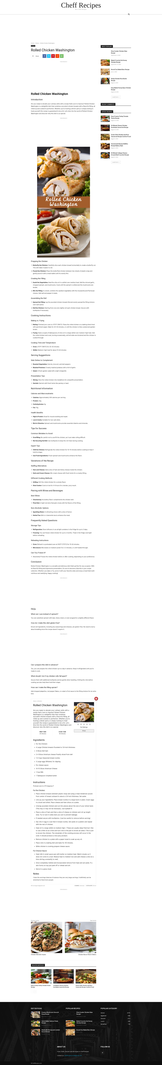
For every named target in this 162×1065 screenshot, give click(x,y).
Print (84, 731)
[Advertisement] (81, 29)
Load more (115, 97)
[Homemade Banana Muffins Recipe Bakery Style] (105, 146)
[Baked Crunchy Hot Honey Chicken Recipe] (105, 62)
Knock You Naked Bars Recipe (120, 69)
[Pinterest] (53, 56)
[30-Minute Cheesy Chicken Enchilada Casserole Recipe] (63, 976)
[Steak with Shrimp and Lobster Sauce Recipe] (35, 1032)
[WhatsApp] (62, 56)
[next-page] (35, 992)
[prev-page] (32, 992)
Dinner (37, 43)
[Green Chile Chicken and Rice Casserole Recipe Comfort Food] (86, 976)
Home (32, 43)
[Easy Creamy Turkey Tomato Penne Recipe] (41, 976)
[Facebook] (44, 56)
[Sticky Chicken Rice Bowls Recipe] (105, 81)
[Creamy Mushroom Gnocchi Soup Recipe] (35, 1015)
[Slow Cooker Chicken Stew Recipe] (105, 53)
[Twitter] (49, 56)
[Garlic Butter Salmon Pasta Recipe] (35, 1023)
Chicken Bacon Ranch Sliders (87, 954)
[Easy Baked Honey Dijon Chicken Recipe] (105, 90)
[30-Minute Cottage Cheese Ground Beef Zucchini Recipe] (105, 155)
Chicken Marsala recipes (38, 954)
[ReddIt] (57, 56)
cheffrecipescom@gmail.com (73, 1055)
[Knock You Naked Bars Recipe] (105, 72)
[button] (129, 14)
